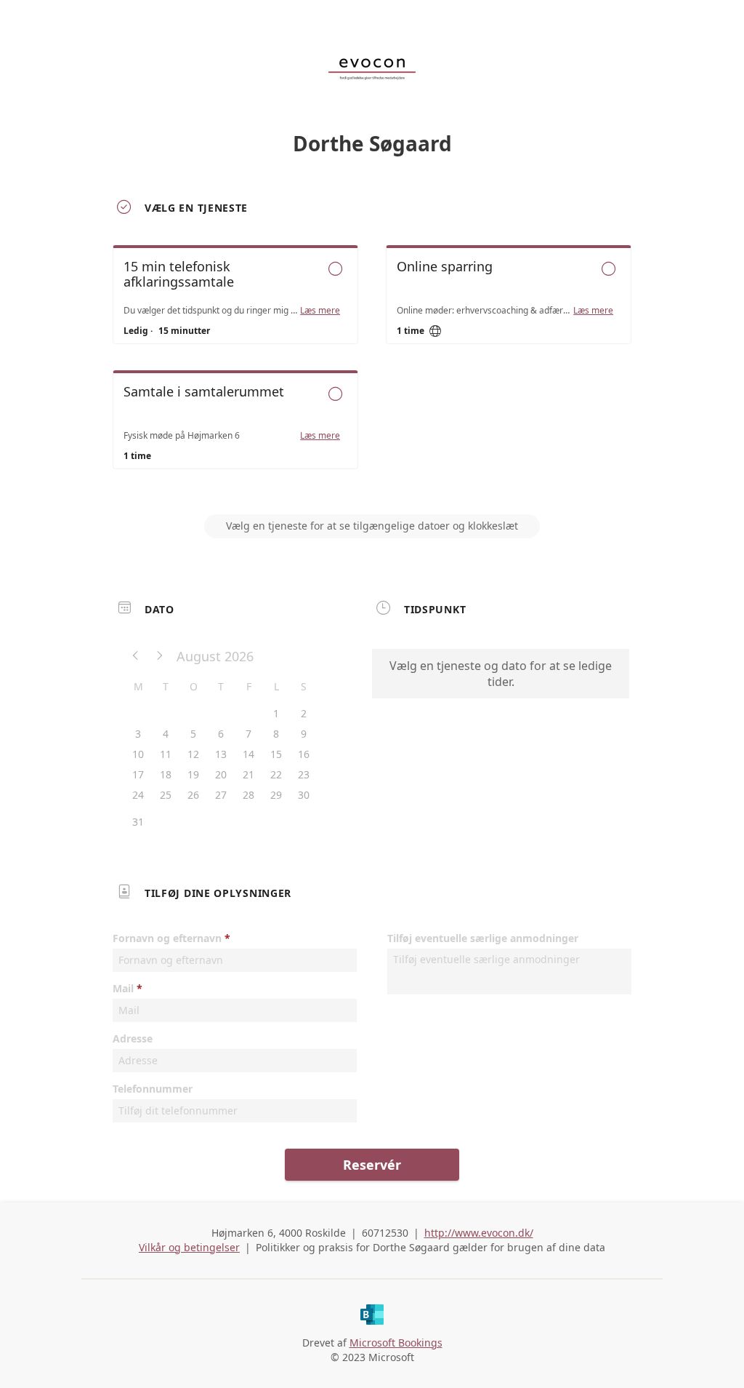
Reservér (372, 1164)
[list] (372, 370)
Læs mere (320, 311)
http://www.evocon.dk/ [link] (478, 1233)
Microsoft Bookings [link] (395, 1342)
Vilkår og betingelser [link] (189, 1247)
